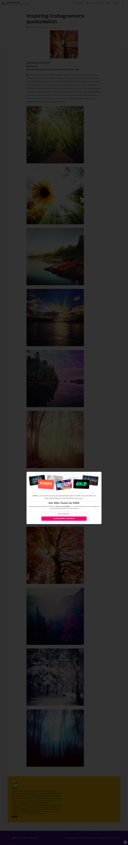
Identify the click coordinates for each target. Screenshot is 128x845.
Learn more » (78, 498)
